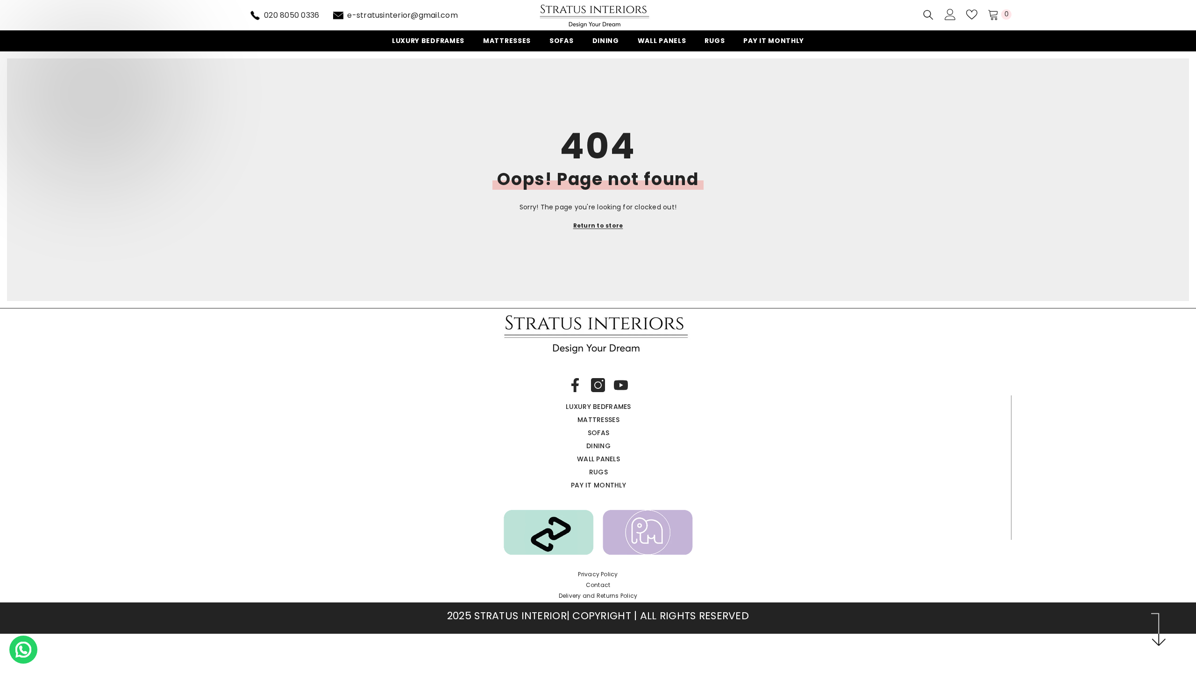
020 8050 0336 (291, 15)
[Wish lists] (971, 14)
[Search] (928, 14)
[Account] (950, 14)
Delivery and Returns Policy (598, 596)
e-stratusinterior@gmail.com (402, 15)
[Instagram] (598, 385)
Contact (598, 585)
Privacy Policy (598, 574)
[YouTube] (621, 385)
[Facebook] (575, 385)
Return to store (598, 225)
